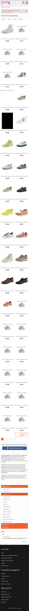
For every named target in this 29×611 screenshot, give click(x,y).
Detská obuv (5, 527)
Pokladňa (3, 602)
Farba (14, 19)
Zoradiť (20, 19)
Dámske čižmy (6, 491)
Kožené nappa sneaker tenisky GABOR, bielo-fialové (12, 176)
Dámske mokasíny (7, 511)
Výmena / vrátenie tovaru (7, 560)
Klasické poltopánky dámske (22, 359)
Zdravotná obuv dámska (8, 519)
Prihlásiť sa (4, 591)
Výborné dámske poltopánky (22, 428)
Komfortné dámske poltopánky (21, 61)
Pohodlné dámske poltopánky (7, 428)
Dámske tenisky (6, 489)
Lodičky (4, 501)
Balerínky (5, 504)
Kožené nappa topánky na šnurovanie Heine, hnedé (12, 290)
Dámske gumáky (6, 499)
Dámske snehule (6, 496)
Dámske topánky (6, 7)
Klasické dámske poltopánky (7, 382)
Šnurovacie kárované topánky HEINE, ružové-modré (12, 38)
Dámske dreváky (6, 514)
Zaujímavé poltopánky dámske (21, 38)
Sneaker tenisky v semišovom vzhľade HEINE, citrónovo (12, 222)
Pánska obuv (5, 524)
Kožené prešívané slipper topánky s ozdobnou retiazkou (13, 313)
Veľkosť (9, 19)
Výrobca (3, 19)
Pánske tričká (4, 581)
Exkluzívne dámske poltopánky (7, 405)
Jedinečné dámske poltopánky (7, 84)
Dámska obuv (5, 486)
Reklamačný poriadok (6, 558)
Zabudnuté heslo (5, 594)
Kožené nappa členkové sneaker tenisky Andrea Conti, (12, 153)
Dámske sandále (6, 509)
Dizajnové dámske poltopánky (7, 61)
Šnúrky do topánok (7, 521)
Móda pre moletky (5, 584)
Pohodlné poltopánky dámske (7, 336)
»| (14, 439)
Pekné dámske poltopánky (21, 313)
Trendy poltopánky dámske (21, 336)
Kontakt (3, 563)
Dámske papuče (6, 516)
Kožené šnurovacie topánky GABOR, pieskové (10, 199)
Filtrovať (24, 541)
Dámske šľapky (6, 506)
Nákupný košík (4, 599)
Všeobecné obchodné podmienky (9, 555)
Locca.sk (19, 608)
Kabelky (3, 573)
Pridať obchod (4, 565)
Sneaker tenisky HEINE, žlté (7, 107)
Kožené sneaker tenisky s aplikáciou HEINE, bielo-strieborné (14, 245)
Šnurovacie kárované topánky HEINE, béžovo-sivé (11, 267)
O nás (2, 552)
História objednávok (6, 597)
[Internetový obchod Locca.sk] (5, 2)
